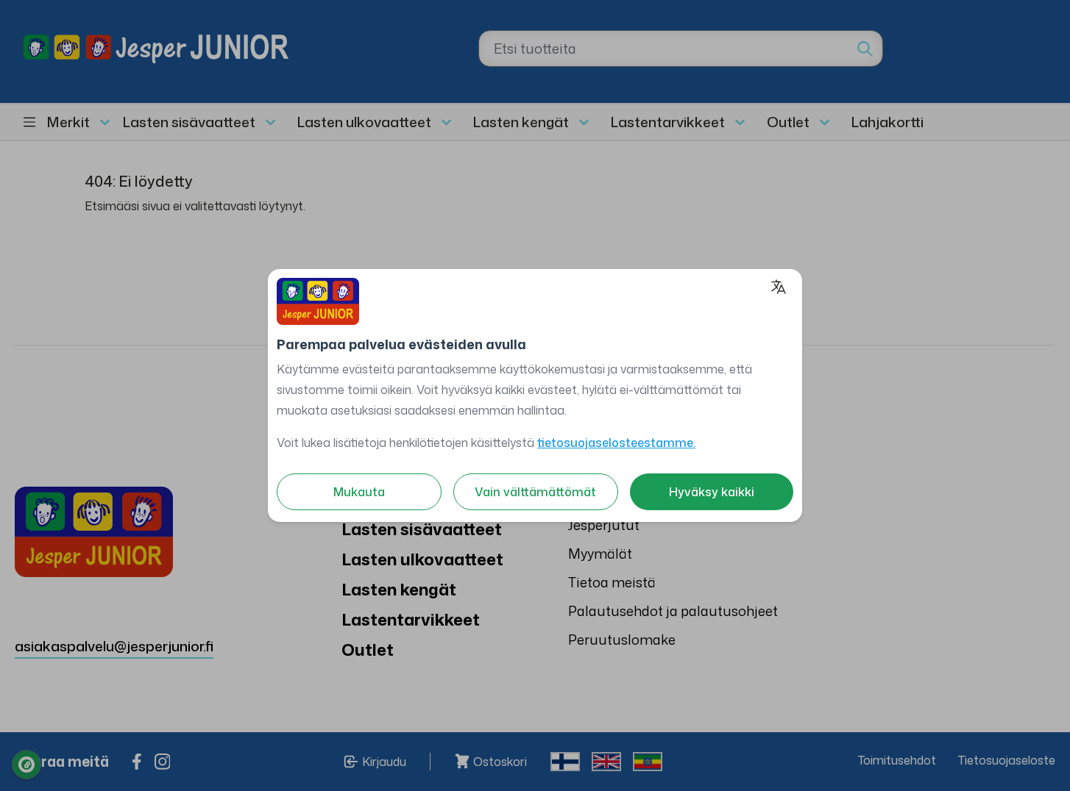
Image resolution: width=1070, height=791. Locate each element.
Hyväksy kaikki (711, 492)
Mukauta (359, 492)
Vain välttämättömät (535, 492)
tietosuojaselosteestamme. (616, 442)
